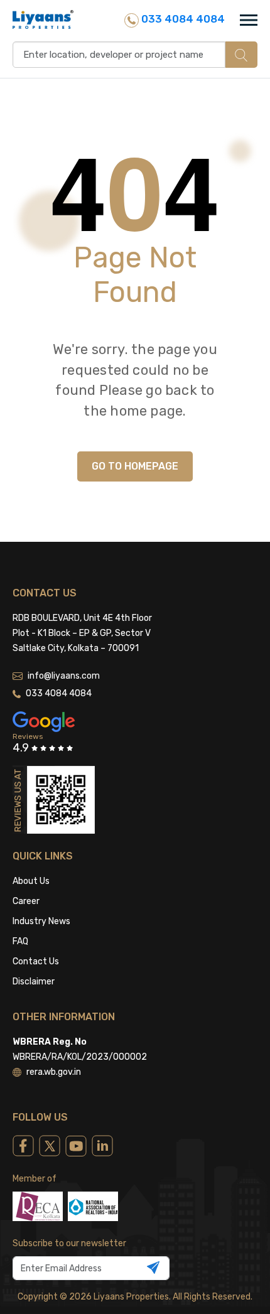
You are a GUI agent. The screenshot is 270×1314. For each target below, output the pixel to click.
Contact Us (36, 961)
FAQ (20, 941)
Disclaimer (34, 981)
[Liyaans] (43, 18)
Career (26, 901)
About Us (31, 881)
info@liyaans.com (64, 675)
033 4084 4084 (182, 19)
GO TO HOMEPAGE (135, 466)
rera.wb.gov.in (53, 1072)
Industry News (41, 921)
